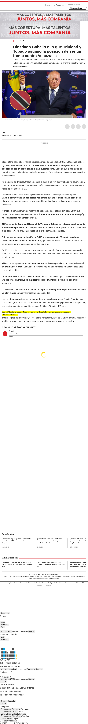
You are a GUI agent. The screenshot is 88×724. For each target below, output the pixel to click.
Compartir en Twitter (9, 712)
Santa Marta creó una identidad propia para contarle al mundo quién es (51, 564)
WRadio (14, 6)
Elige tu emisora (76, 8)
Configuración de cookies (55, 583)
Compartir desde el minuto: (13, 723)
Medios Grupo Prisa (44, 597)
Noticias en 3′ (6, 631)
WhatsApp (84, 126)
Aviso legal (7, 583)
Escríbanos (48, 586)
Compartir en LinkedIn (10, 714)
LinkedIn (78, 126)
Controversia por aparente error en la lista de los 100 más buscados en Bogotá (16, 541)
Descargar (4, 721)
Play (2, 627)
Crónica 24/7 (5, 660)
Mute (3, 622)
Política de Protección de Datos (22, 583)
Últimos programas (20, 631)
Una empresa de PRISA (44, 592)
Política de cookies (39, 583)
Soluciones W (80, 583)
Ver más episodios (8, 669)
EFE (4, 133)
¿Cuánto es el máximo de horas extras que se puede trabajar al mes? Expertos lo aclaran (49, 541)
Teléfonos (39, 586)
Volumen (4, 625)
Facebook (67, 126)
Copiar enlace (6, 719)
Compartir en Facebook (10, 709)
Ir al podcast (21, 669)
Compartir (31, 669)
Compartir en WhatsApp (10, 716)
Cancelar (11, 701)
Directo (31, 631)
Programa (59, 5)
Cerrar (3, 682)
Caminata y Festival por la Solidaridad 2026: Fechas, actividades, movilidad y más (17, 564)
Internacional (19, 41)
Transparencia (68, 583)
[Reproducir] (5, 333)
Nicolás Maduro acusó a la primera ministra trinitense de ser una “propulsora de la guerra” (44, 195)
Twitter (73, 126)
